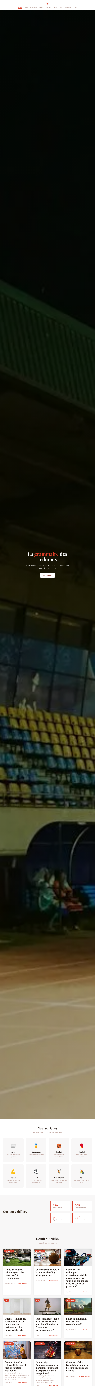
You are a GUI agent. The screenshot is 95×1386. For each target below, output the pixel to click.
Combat (48, 7)
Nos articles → (47, 575)
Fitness (55, 7)
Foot (61, 7)
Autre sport (33, 7)
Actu (26, 7)
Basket (41, 7)
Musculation (68, 7)
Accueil (20, 7)
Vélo (75, 7)
